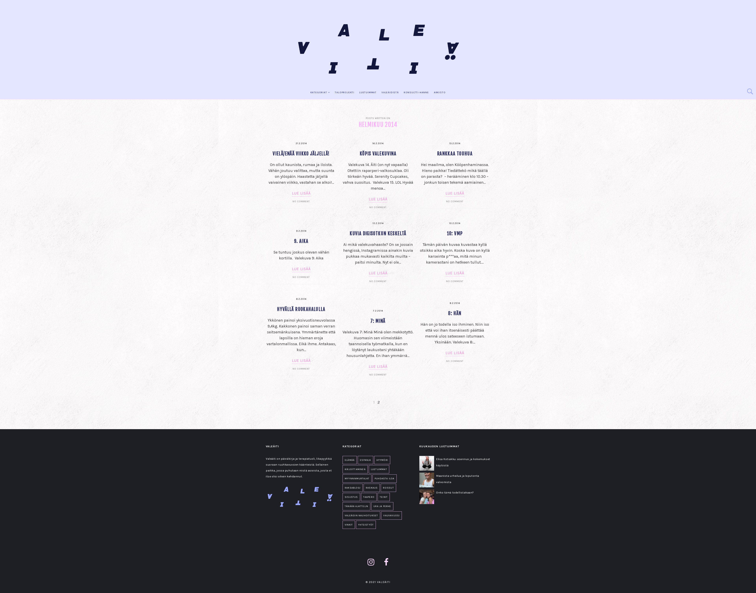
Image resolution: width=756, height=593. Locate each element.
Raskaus (372, 487)
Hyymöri (382, 460)
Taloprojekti (344, 92)
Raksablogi (352, 487)
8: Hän (454, 313)
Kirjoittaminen (355, 469)
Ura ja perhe (382, 506)
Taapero (368, 497)
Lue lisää (301, 193)
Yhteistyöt (366, 524)
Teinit (384, 497)
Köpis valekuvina (378, 154)
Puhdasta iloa (385, 478)
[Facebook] (386, 562)
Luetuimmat (368, 92)
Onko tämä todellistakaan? (455, 492)
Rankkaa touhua (454, 154)
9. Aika (301, 241)
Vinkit (349, 524)
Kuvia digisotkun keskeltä (378, 233)
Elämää (350, 460)
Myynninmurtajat (357, 478)
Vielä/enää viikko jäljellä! (301, 154)
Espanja (365, 460)
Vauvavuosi (391, 515)
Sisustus (351, 497)
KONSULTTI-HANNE (416, 92)
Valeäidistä (390, 92)
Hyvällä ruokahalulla (301, 309)
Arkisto (440, 92)
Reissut (388, 487)
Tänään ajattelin (356, 506)
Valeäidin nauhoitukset (361, 515)
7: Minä (378, 321)
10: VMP (455, 233)
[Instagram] (371, 562)
